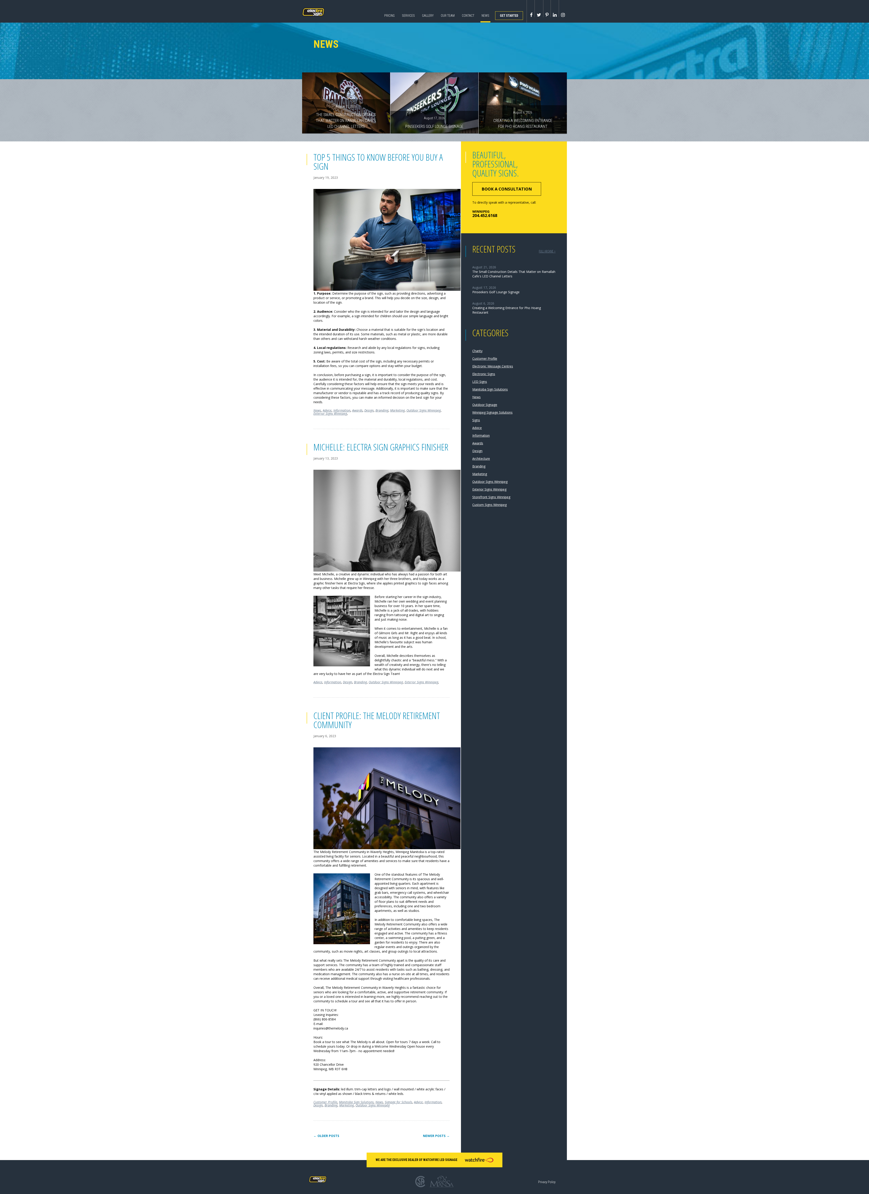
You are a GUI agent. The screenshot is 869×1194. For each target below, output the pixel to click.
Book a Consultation (507, 189)
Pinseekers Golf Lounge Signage (434, 122)
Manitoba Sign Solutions (356, 1102)
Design (369, 410)
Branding (381, 410)
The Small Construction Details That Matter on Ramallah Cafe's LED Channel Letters (346, 117)
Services (408, 15)
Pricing (389, 15)
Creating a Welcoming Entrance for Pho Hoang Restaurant (522, 120)
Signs (476, 420)
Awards (357, 410)
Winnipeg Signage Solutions (492, 412)
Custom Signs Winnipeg (489, 505)
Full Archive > (547, 251)
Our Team (448, 15)
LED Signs (479, 381)
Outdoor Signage (484, 405)
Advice (327, 410)
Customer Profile (325, 1102)
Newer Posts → (436, 1135)
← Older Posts (326, 1135)
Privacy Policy (547, 1182)
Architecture (481, 458)
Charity (477, 351)
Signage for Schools (398, 1102)
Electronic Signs (483, 374)
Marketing (397, 410)
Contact (468, 15)
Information (341, 410)
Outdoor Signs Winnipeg (423, 410)
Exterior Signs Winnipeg (330, 413)
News (485, 15)
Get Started (509, 15)
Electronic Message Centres (492, 366)
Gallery (428, 15)
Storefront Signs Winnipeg (491, 497)
